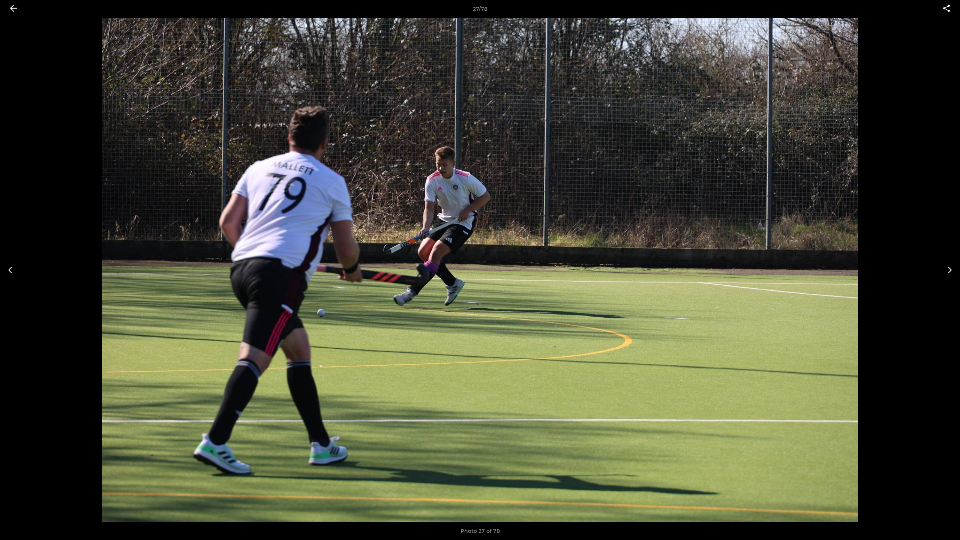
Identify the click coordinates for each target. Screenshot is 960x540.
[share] (946, 9)
